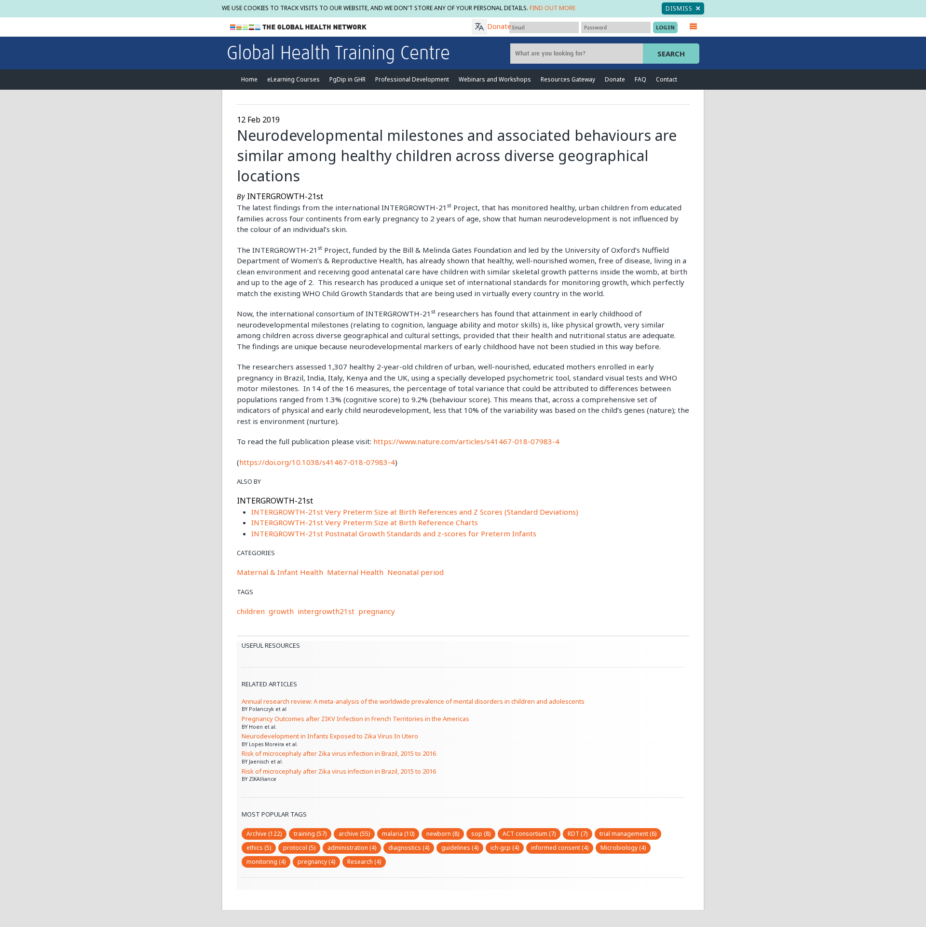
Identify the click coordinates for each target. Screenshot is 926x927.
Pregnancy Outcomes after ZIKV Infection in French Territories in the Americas (355, 718)
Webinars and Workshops (495, 79)
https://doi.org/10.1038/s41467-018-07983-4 (317, 462)
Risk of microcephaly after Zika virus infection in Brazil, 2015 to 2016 (339, 753)
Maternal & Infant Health (280, 572)
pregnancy (376, 611)
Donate (499, 26)
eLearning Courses (293, 79)
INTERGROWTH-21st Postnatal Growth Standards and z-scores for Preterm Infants (393, 533)
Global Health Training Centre (338, 54)
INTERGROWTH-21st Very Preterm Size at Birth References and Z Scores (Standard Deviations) (414, 512)
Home (249, 79)
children (251, 611)
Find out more (552, 8)
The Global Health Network (298, 27)
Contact (666, 79)
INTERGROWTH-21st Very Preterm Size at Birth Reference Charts (364, 522)
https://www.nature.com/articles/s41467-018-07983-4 (466, 441)
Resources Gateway (568, 79)
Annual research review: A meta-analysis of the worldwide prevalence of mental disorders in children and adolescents (413, 701)
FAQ (640, 79)
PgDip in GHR (347, 79)
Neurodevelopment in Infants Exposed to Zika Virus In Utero (330, 736)
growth (281, 611)
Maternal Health (355, 572)
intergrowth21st (326, 611)
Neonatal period (415, 572)
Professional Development (412, 79)
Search (671, 53)
